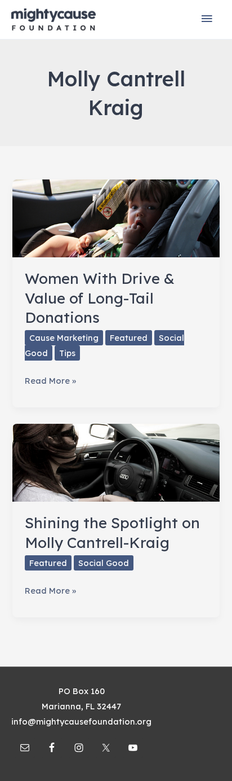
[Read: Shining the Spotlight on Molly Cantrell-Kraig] (115, 462)
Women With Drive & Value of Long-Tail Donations (100, 297)
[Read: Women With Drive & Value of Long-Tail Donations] (115, 217)
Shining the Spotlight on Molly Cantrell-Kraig (112, 532)
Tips (67, 353)
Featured (129, 337)
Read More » (50, 381)
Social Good (103, 563)
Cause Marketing (64, 337)
